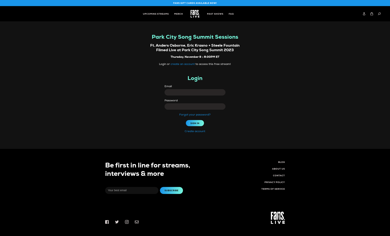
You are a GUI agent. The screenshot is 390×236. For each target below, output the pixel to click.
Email (168, 86)
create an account (183, 64)
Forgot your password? (195, 114)
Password (171, 100)
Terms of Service (273, 189)
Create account (195, 131)
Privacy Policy (274, 182)
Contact (279, 175)
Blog (281, 162)
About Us (278, 168)
